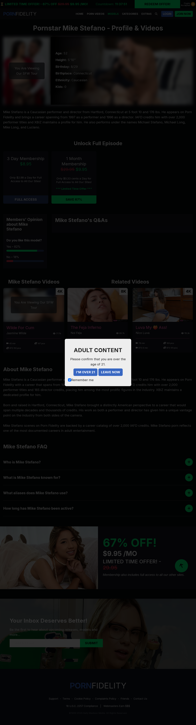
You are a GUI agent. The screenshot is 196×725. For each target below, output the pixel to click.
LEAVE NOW (110, 372)
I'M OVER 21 (85, 372)
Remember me (82, 380)
